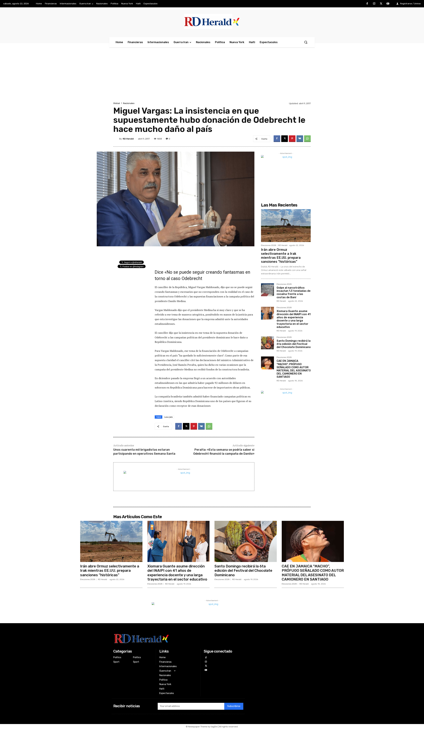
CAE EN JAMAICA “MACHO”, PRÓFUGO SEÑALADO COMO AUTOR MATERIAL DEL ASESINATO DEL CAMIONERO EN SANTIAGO (294, 368)
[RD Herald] (116, 138)
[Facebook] (367, 3)
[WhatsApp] (307, 138)
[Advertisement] (212, 76)
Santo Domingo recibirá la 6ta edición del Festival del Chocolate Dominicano (294, 344)
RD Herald (128, 139)
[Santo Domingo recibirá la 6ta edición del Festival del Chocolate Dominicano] (267, 342)
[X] (381, 3)
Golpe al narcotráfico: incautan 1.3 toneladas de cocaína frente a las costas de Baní (294, 292)
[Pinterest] (292, 138)
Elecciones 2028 (268, 245)
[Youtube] (387, 3)
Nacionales (128, 103)
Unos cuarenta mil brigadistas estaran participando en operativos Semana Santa (144, 451)
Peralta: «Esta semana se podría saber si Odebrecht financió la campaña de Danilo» (223, 451)
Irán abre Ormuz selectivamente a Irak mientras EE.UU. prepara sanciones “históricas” (281, 256)
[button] (306, 42)
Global (116, 103)
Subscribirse (233, 706)
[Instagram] (374, 3)
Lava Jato (168, 417)
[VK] (299, 138)
